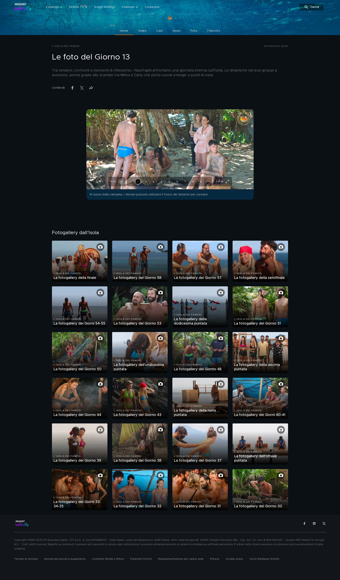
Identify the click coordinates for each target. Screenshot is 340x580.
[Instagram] (314, 523)
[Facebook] (304, 523)
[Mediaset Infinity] (23, 7)
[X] (324, 523)
